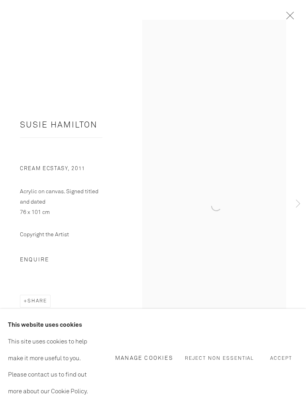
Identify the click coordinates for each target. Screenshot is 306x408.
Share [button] (37, 301)
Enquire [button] (34, 260)
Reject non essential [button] (220, 359)
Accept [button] (281, 359)
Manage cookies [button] (144, 358)
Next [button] (298, 204)
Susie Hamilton (59, 125)
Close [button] (288, 18)
